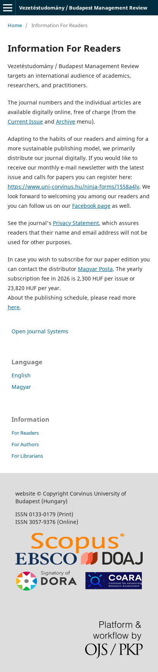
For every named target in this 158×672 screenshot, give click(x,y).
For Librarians (27, 455)
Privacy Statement (76, 223)
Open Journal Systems (40, 331)
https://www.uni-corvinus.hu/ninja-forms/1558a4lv (73, 186)
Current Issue (25, 121)
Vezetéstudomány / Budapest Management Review (83, 7)
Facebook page (91, 205)
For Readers (25, 432)
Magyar (21, 386)
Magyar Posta (95, 268)
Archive (65, 121)
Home (15, 25)
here (14, 307)
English (21, 375)
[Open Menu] (7, 7)
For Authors (25, 444)
